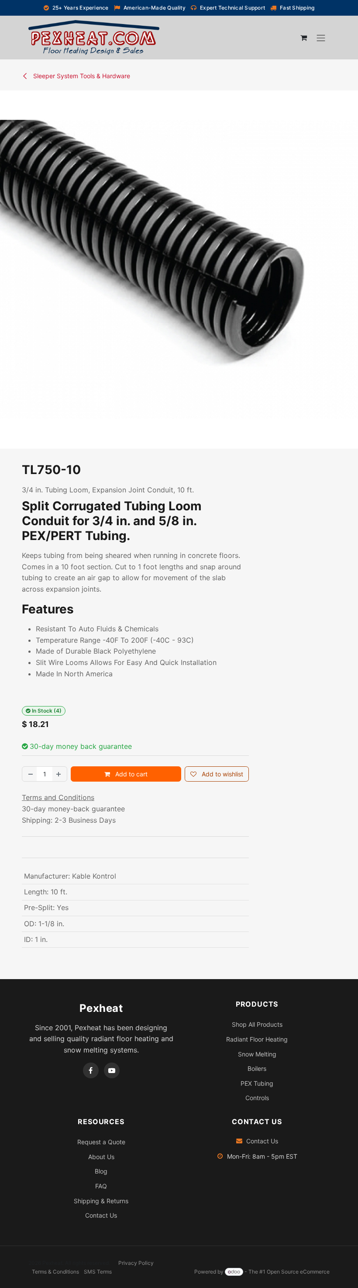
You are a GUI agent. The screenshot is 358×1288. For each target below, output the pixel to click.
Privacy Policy (136, 1263)
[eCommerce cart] (303, 37)
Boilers (257, 1068)
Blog (101, 1171)
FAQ (101, 1186)
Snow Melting (257, 1054)
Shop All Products (257, 1024)
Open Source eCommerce (298, 1271)
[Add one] (59, 774)
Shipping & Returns (101, 1201)
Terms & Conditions (55, 1271)
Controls (257, 1097)
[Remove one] (29, 774)
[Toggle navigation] (321, 37)
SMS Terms (98, 1271)
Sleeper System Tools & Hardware (80, 76)
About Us (101, 1156)
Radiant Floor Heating (257, 1039)
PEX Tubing (257, 1083)
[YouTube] (112, 1070)
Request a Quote (101, 1142)
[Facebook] (91, 1070)
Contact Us (101, 1215)
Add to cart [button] (131, 774)
